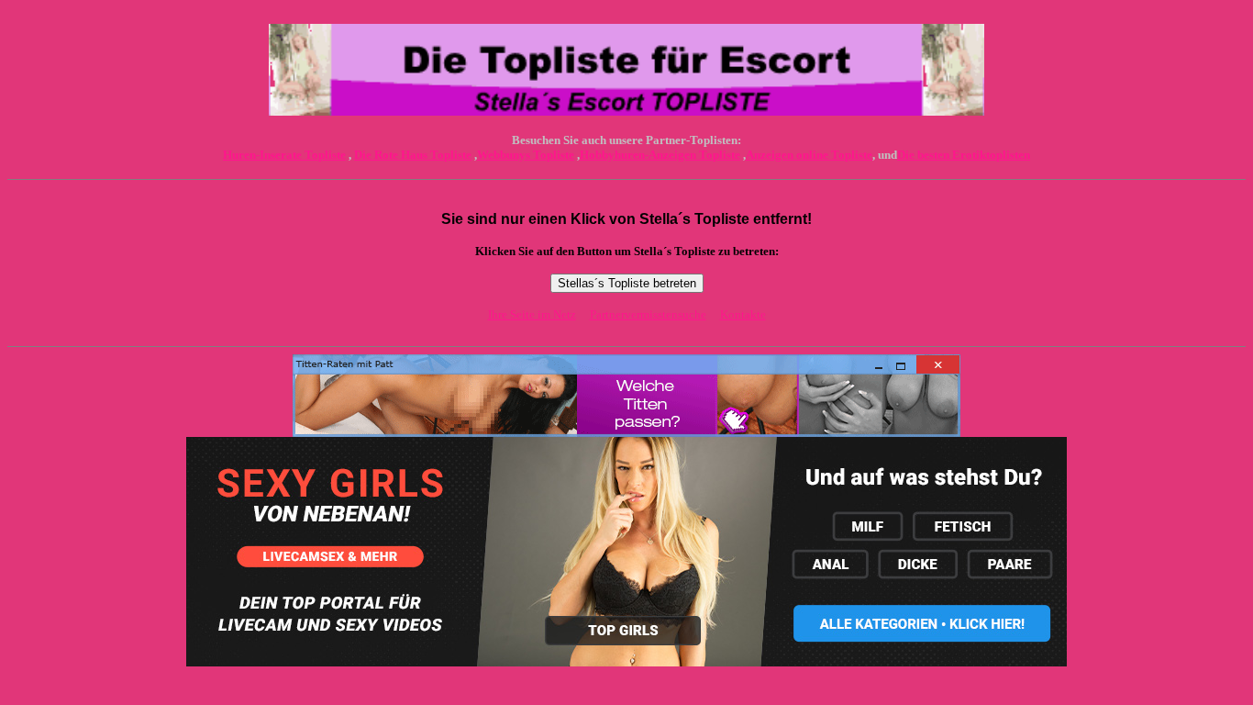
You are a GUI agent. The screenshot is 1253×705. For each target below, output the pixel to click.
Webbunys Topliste (525, 155)
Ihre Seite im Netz (532, 314)
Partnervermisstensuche (648, 314)
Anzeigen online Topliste (809, 155)
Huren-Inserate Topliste (284, 155)
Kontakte (743, 314)
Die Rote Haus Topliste (412, 155)
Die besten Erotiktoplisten (963, 155)
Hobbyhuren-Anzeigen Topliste (660, 155)
